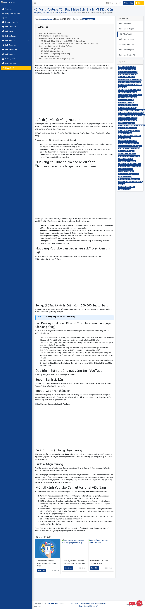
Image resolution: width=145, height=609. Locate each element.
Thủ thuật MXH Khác (126, 44)
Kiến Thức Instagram (126, 29)
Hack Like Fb (53, 603)
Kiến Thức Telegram (126, 50)
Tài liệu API (94, 606)
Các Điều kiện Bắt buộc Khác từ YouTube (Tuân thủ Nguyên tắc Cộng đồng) (71, 44)
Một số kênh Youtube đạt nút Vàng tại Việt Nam (56, 59)
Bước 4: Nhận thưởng (51, 56)
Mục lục (44, 27)
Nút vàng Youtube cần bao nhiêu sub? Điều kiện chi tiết (59, 38)
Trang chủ (37, 13)
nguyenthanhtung (47, 19)
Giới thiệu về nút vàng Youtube (50, 33)
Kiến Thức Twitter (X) (127, 55)
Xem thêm (41, 570)
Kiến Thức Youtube (61, 13)
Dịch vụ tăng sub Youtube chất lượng (60, 317)
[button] (35, 3)
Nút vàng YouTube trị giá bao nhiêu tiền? (53, 36)
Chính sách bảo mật (93, 603)
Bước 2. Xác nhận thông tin (53, 51)
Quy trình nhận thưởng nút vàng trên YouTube (55, 46)
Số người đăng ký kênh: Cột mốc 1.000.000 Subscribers (64, 41)
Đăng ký (140, 3)
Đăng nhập (129, 3)
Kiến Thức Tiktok (125, 24)
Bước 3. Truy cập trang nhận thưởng (57, 54)
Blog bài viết (47, 13)
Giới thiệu (74, 603)
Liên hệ (82, 603)
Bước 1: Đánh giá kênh (52, 49)
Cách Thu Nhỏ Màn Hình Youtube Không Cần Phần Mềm (46, 563)
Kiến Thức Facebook (126, 39)
